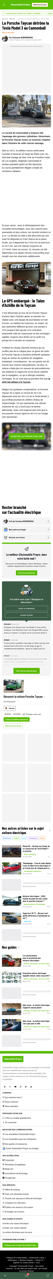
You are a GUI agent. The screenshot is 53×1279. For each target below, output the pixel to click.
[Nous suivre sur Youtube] (15, 1087)
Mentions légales (26, 1260)
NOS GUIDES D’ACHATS (12, 1219)
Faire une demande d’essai (17, 1194)
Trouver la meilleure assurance (16, 719)
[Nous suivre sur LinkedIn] (31, 1087)
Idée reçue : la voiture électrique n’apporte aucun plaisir (36, 1006)
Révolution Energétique (15, 1165)
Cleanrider (9, 1160)
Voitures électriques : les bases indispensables (37, 963)
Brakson (31, 1271)
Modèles (8, 714)
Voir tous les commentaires (26, 671)
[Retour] (5, 1275)
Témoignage (33, 838)
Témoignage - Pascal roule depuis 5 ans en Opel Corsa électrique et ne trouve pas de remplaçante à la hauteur (37, 865)
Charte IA (39, 1260)
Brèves (12, 19)
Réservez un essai (39, 5)
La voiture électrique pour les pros (17, 1232)
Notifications (12, 1260)
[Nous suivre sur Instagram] (21, 1087)
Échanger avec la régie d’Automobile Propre (20, 1245)
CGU (38, 1263)
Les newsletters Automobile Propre (20, 1134)
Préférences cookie (36, 1258)
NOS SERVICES (8, 1185)
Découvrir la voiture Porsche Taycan (23, 696)
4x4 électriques (9, 702)
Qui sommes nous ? (13, 1097)
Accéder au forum (26, 615)
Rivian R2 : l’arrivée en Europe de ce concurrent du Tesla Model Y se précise (36, 848)
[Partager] (47, 1275)
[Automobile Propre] (20, 4)
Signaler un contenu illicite (23, 1263)
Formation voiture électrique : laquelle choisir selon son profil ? (36, 974)
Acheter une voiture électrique (15, 1223)
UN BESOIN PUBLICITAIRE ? (14, 1239)
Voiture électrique (8, 32)
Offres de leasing (12, 1190)
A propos (6, 1093)
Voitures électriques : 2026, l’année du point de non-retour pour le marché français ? (35, 898)
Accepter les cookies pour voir (26, 436)
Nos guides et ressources (16, 1144)
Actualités (17, 714)
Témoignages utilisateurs (32, 871)
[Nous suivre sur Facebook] (5, 1087)
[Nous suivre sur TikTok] (26, 1087)
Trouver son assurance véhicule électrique (23, 1198)
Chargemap (10, 1178)
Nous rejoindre (11, 1106)
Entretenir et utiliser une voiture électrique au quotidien (37, 1011)
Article (16, 838)
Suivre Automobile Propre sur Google (22, 1148)
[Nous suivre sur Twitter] (10, 1087)
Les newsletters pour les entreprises (20, 1139)
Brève (42, 838)
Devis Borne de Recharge (16, 1173)
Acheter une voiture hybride (14, 1228)
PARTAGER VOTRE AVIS (12, 1113)
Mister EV (9, 1169)
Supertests (27, 921)
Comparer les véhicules (15, 1203)
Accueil (5, 19)
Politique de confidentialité (16, 1258)
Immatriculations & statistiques (34, 904)
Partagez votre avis (33, 714)
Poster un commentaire (26, 608)
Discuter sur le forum (13, 726)
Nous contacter (11, 1102)
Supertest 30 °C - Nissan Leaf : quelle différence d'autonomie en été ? (36, 915)
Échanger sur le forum (14, 1212)
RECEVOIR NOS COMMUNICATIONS (17, 1130)
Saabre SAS (32, 1268)
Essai (24, 838)
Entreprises (7, 838)
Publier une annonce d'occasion (19, 1207)
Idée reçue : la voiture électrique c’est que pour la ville (36, 1022)
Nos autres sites (10, 1156)
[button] (26, 648)
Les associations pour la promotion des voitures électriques (32, 958)
